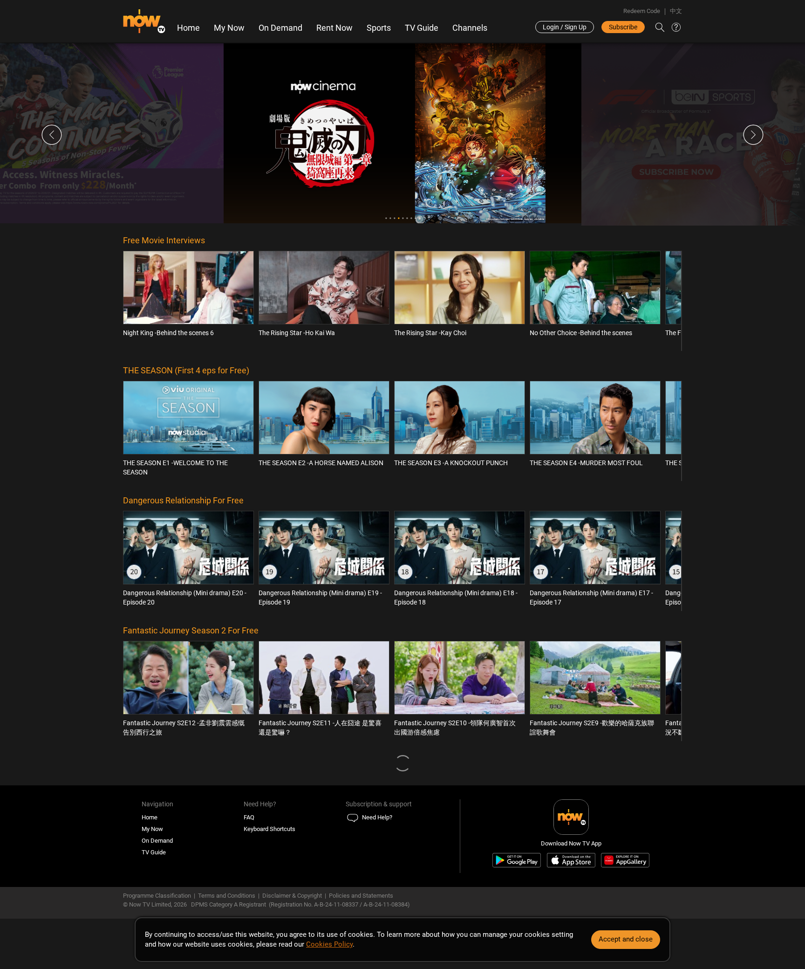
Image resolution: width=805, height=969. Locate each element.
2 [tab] (390, 218)
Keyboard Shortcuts (269, 828)
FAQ (249, 817)
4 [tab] (398, 218)
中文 (676, 10)
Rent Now (334, 28)
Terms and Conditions (226, 895)
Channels (469, 28)
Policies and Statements (361, 895)
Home (188, 28)
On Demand (280, 28)
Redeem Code (641, 10)
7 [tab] (411, 218)
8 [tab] (415, 218)
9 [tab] (419, 218)
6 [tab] (407, 218)
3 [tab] (394, 218)
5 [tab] (403, 218)
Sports (379, 28)
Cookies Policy (329, 944)
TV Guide (421, 28)
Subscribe (623, 27)
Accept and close (626, 939)
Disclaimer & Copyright (292, 895)
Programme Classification (157, 895)
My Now (229, 28)
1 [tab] (386, 218)
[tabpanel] (402, 133)
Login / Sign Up (565, 27)
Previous (51, 134)
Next (753, 134)
